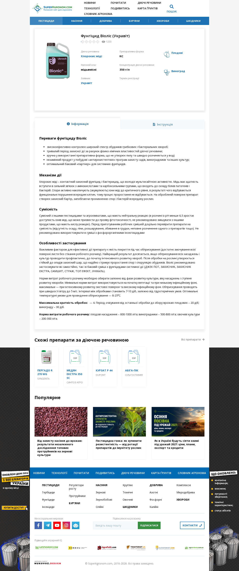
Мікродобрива (185, 492)
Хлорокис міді (91, 56)
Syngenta (43, 378)
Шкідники (193, 21)
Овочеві (128, 499)
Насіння (76, 21)
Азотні (154, 492)
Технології (92, 8)
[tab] (77, 123)
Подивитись (120, 8)
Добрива (105, 21)
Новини (90, 2)
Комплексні (183, 485)
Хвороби (163, 21)
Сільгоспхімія (134, 375)
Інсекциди (48, 507)
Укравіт (86, 83)
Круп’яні (128, 485)
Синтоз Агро (75, 382)
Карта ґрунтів (148, 8)
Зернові (100, 492)
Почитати (118, 2)
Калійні (154, 507)
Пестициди (46, 21)
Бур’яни (134, 21)
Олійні (99, 507)
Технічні (128, 492)
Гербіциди (48, 492)
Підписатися (149, 525)
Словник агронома (98, 14)
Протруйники (77, 496)
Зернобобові (104, 499)
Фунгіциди (48, 499)
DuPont (100, 375)
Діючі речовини (149, 2)
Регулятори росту (76, 486)
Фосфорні (156, 499)
